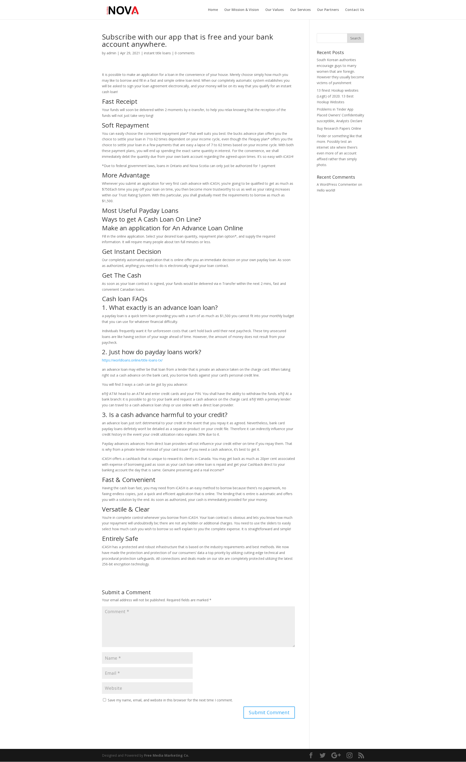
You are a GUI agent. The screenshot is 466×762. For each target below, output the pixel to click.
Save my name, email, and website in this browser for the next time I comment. (170, 700)
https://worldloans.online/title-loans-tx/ (132, 360)
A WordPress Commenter (337, 184)
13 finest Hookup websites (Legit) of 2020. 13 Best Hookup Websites (337, 96)
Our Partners (328, 10)
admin (111, 53)
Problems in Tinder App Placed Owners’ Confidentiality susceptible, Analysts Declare (340, 115)
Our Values (274, 10)
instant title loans (157, 53)
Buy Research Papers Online (339, 128)
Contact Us (354, 10)
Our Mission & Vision (241, 10)
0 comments (185, 53)
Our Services (300, 10)
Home (213, 10)
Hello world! (326, 190)
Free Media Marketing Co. (166, 755)
